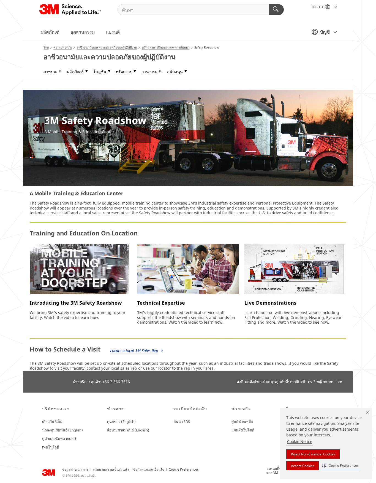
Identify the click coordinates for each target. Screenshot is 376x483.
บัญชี (325, 32)
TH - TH (317, 7)
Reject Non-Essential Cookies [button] (313, 454)
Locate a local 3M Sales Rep (134, 350)
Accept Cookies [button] (302, 465)
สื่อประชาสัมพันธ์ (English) (128, 430)
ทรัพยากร (124, 71)
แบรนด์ (113, 32)
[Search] (276, 9)
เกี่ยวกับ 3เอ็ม (52, 421)
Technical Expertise (161, 302)
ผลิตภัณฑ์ (50, 32)
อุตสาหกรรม (82, 32)
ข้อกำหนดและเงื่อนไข (148, 469)
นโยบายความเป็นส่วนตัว (111, 469)
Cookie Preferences (184, 469)
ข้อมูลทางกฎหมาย (75, 469)
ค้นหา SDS (181, 421)
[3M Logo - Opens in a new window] (70, 9)
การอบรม (149, 71)
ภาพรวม (50, 71)
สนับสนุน (175, 71)
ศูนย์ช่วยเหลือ (242, 421)
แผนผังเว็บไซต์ (242, 430)
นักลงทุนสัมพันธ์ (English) (62, 430)
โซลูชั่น (99, 71)
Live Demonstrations (270, 302)
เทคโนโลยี (50, 447)
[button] (340, 465)
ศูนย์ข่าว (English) (121, 421)
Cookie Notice (299, 441)
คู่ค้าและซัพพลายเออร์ (59, 438)
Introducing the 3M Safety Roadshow (76, 302)
